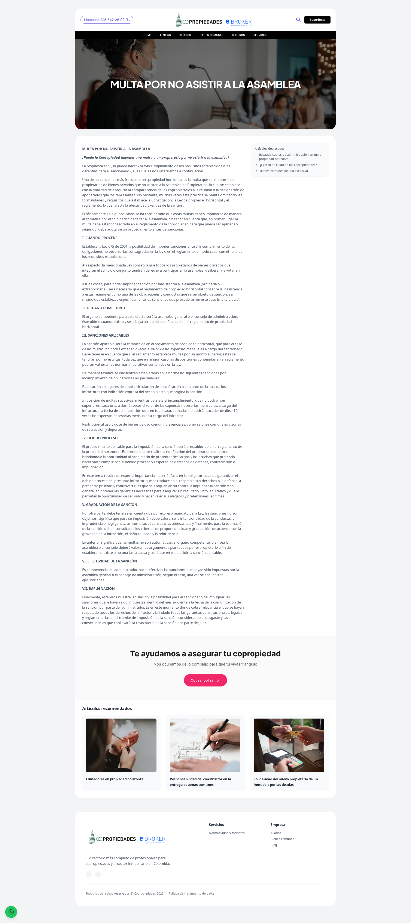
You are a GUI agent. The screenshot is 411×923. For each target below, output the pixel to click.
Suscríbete (317, 19)
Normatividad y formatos (227, 833)
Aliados (276, 833)
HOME (147, 35)
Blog (274, 845)
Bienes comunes (282, 839)
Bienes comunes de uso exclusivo (284, 171)
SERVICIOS (260, 35)
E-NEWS (165, 35)
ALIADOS (185, 35)
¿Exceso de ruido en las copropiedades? (288, 165)
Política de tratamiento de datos (191, 893)
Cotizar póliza (202, 680)
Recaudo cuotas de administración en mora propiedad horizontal (290, 156)
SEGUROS (238, 35)
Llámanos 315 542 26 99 (104, 20)
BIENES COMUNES (211, 35)
